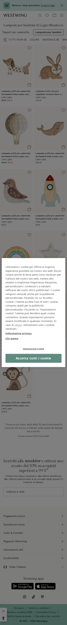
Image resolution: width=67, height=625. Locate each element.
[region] (33, 312)
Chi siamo (11, 338)
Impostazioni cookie (33, 348)
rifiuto (18, 324)
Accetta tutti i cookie (33, 358)
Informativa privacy (18, 333)
